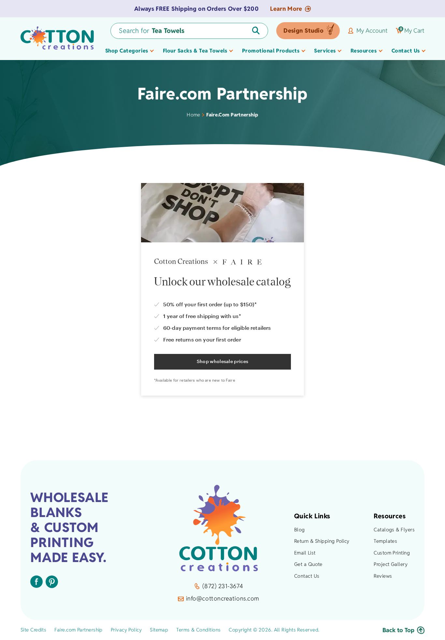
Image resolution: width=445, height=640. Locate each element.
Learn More (286, 9)
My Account (372, 31)
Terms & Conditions (198, 630)
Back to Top (398, 630)
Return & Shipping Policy (322, 541)
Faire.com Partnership (78, 630)
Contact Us (307, 576)
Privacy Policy (126, 630)
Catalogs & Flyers (394, 529)
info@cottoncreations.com (222, 598)
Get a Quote (308, 564)
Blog (299, 529)
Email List (305, 553)
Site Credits (33, 630)
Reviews (383, 576)
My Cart (412, 31)
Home (193, 115)
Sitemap (159, 630)
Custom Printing (392, 553)
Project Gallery (391, 564)
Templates (385, 541)
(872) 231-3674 (222, 586)
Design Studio (303, 30)
